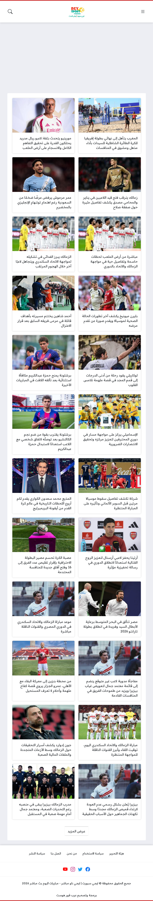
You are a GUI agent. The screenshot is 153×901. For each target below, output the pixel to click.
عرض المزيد (76, 831)
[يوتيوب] (65, 869)
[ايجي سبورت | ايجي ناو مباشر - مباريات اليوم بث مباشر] (76, 11)
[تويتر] (80, 869)
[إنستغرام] (73, 869)
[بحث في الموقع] (10, 11)
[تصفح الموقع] (143, 11)
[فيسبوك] (87, 869)
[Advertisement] (76, 55)
